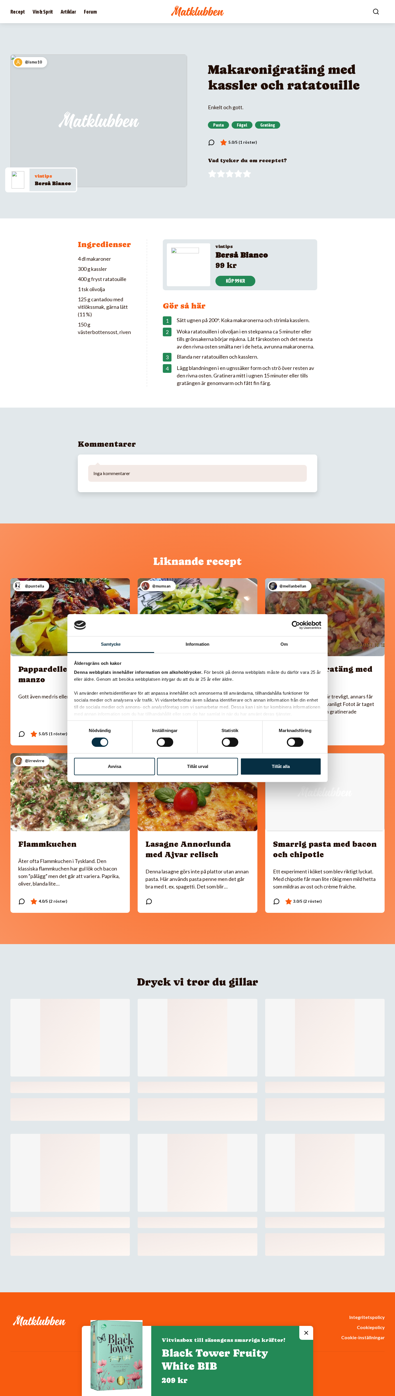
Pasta (218, 124)
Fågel (242, 124)
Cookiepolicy (371, 1327)
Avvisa (114, 766)
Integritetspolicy (367, 1317)
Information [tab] (197, 644)
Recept (17, 12)
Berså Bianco (53, 183)
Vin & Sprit (43, 12)
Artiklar (68, 12)
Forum (90, 12)
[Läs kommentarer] (211, 142)
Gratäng (267, 124)
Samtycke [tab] (111, 644)
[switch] (165, 742)
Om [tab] (284, 644)
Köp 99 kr (235, 281)
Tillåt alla (281, 766)
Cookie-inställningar (363, 1337)
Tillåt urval (197, 766)
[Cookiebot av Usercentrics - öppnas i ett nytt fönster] (296, 625)
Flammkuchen (47, 844)
